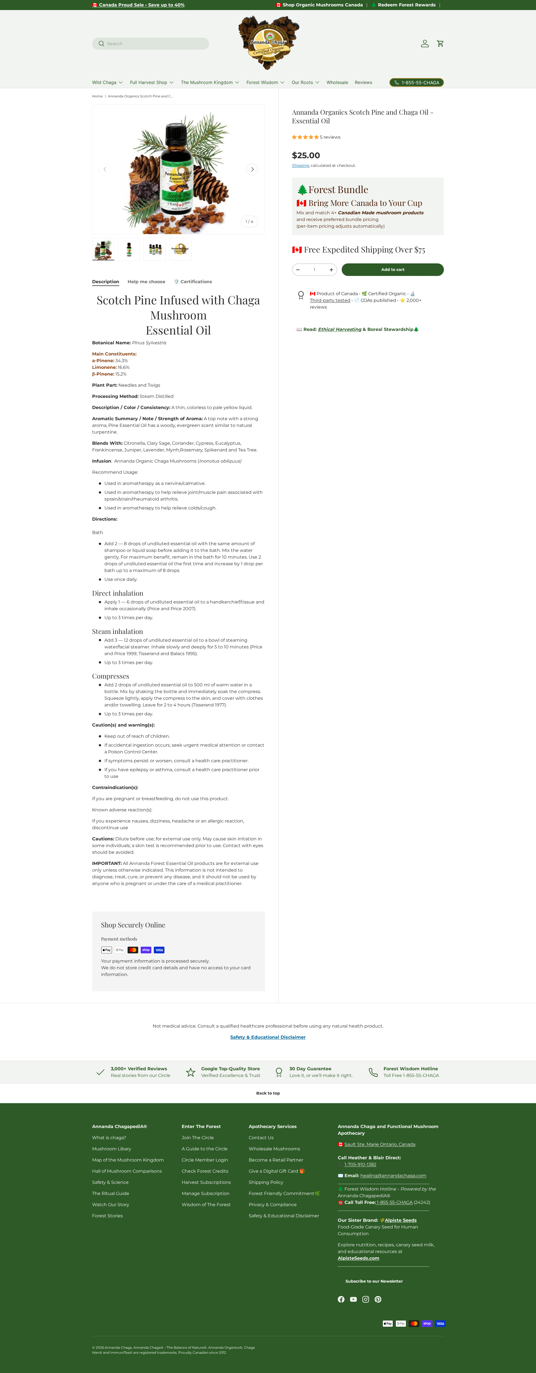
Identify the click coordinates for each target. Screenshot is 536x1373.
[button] (440, 43)
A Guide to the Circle (205, 1148)
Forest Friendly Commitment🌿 (284, 1193)
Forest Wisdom (262, 82)
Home (97, 96)
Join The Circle (198, 1137)
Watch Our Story (110, 1204)
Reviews (363, 82)
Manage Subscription (205, 1193)
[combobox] (150, 44)
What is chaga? (109, 1137)
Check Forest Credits (205, 1171)
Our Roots (302, 82)
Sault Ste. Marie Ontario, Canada (379, 1144)
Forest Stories (107, 1215)
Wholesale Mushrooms (274, 1148)
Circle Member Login (205, 1160)
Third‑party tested (330, 300)
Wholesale (337, 82)
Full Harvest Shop (148, 82)
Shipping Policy (266, 1182)
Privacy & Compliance (273, 1204)
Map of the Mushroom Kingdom (128, 1160)
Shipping (301, 165)
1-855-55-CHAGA (394, 1202)
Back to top (268, 1093)
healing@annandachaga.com (393, 1175)
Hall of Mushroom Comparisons (127, 1171)
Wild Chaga (104, 82)
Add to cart (393, 269)
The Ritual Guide (110, 1193)
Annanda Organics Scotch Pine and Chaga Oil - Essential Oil (141, 96)
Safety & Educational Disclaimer (284, 1215)
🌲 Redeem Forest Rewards (403, 5)
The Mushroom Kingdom (207, 82)
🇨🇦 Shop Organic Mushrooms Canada (319, 5)
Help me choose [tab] (146, 281)
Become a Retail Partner (276, 1160)
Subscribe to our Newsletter (374, 1281)
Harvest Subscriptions (206, 1182)
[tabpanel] (178, 595)
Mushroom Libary (111, 1148)
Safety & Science (110, 1182)
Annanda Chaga (118, 1347)
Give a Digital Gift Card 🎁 (277, 1171)
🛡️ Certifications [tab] (193, 281)
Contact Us (261, 1137)
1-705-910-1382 (360, 1164)
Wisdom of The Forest (206, 1204)
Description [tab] (105, 281)
